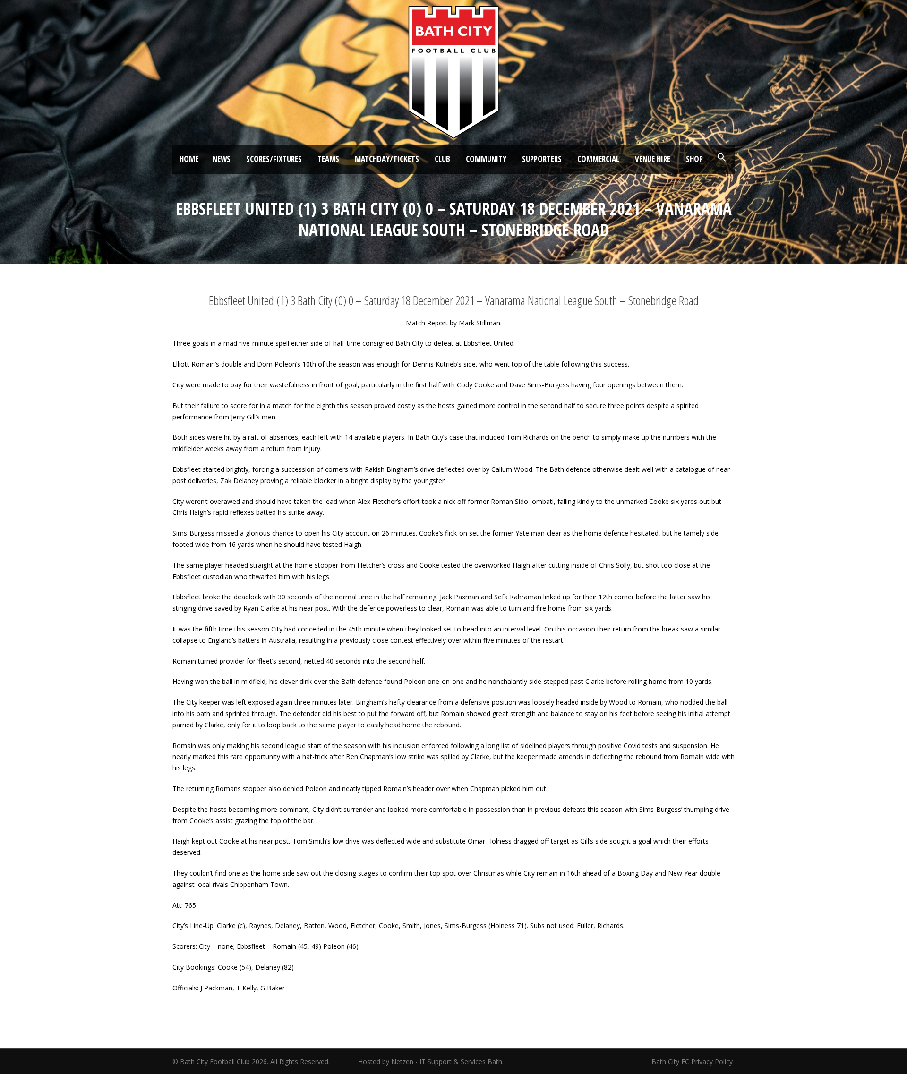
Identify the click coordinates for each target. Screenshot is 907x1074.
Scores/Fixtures (274, 158)
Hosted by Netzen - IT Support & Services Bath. (431, 1061)
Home (189, 158)
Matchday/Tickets (387, 158)
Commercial (598, 158)
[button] (722, 158)
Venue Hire (652, 158)
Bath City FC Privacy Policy (693, 1061)
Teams (328, 158)
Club (442, 158)
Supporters (542, 158)
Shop (694, 158)
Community (486, 158)
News (222, 158)
